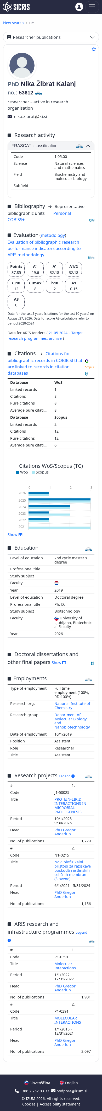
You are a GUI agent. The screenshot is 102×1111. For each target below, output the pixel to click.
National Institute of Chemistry (72, 705)
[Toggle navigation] (92, 7)
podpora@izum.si (71, 1090)
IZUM (31, 1098)
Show (57, 662)
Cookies (29, 1104)
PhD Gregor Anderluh (65, 832)
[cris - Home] (16, 7)
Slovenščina (39, 1082)
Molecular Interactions (65, 965)
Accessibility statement (60, 1104)
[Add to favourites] (94, 49)
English (71, 1082)
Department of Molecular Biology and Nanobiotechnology (72, 721)
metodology (53, 235)
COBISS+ (16, 219)
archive (56, 338)
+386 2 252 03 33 (34, 1090)
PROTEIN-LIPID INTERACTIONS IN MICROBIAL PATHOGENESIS (70, 805)
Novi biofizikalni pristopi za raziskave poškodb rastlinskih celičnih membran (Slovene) (72, 870)
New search (13, 22)
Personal (62, 213)
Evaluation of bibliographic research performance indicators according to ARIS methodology (44, 248)
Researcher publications (37, 37)
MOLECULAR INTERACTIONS (68, 1020)
